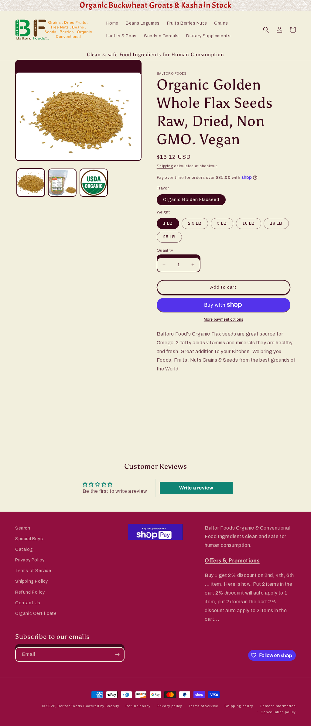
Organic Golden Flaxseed (191, 199)
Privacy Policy (29, 560)
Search (22, 528)
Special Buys (29, 539)
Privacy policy (169, 706)
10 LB (248, 223)
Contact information (278, 706)
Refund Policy (30, 592)
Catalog (24, 549)
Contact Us (27, 603)
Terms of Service (33, 570)
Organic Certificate (35, 613)
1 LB (168, 223)
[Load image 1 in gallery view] (31, 183)
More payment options (223, 319)
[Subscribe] (117, 654)
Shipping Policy (31, 581)
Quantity (165, 250)
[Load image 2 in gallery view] (62, 183)
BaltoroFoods (69, 706)
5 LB (222, 223)
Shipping (165, 166)
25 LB (169, 237)
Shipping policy (238, 706)
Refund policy (137, 706)
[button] (266, 29)
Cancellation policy (278, 712)
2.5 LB (195, 223)
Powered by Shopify (101, 706)
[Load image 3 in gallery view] (94, 183)
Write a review (196, 487)
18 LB (276, 223)
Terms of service (203, 706)
